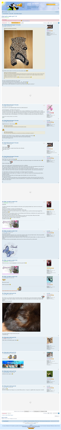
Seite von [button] (48, 23)
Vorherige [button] (50, 23)
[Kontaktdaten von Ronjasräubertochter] (51, 364)
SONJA (48, 343)
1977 (50, 380)
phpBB (27, 422)
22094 (50, 211)
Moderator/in (7, 17)
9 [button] (57, 413)
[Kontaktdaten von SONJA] (51, 349)
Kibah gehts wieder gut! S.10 (9, 16)
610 (50, 32)
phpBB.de (34, 423)
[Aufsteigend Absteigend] (42, 411)
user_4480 (48, 120)
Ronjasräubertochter (7, 353)
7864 (50, 360)
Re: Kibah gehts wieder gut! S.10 (9, 293)
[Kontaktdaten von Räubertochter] (51, 214)
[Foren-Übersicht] (14, 6)
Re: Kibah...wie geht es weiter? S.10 (9, 201)
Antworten (4, 22)
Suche (56, 4)
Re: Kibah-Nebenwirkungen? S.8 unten (11, 24)
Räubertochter (49, 207)
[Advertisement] (30, 95)
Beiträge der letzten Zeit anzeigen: (19, 411)
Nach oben (58, 118)
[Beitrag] (2, 121)
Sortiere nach (31, 411)
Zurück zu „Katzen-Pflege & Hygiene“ (7, 415)
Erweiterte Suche (58, 4)
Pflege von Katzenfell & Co (26, 20)
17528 (50, 345)
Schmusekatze (49, 282)
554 (50, 286)
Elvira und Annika (49, 377)
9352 (50, 234)
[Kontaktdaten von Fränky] (51, 35)
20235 (50, 114)
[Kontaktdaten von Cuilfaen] (51, 117)
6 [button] (53, 413)
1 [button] (51, 413)
